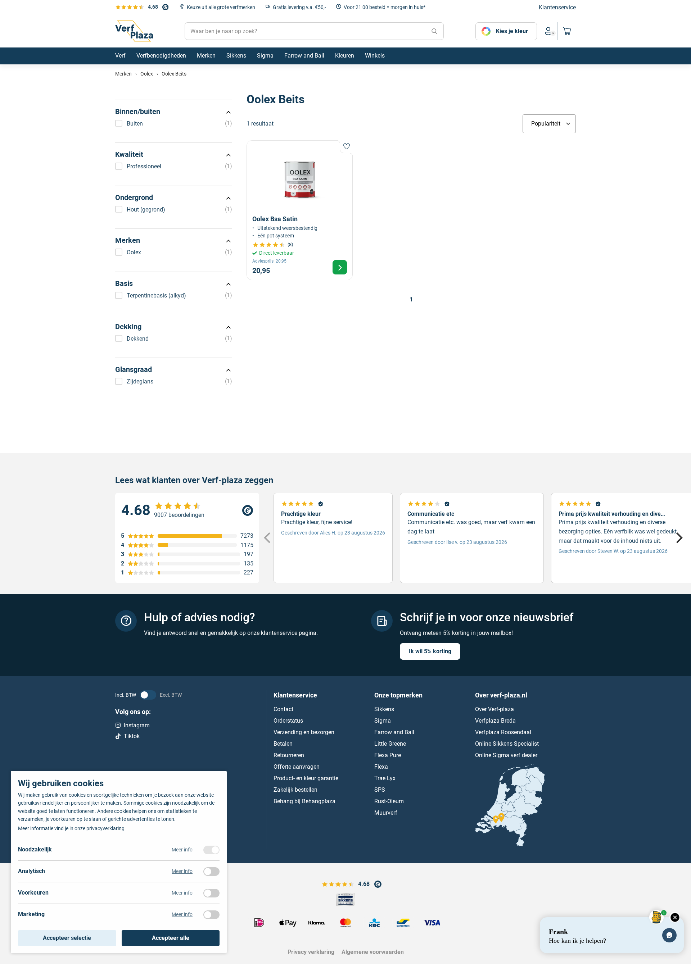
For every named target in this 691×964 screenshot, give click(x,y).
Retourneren (289, 754)
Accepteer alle (170, 938)
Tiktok (132, 736)
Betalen (283, 743)
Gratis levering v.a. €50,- (299, 7)
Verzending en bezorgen (304, 731)
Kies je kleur (512, 31)
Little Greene (390, 743)
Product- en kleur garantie (306, 777)
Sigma (382, 720)
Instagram (137, 725)
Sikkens (384, 708)
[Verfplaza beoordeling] (187, 510)
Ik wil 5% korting (430, 650)
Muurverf (385, 812)
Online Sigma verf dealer (506, 754)
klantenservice (279, 632)
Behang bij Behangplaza (304, 800)
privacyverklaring (105, 828)
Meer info (182, 849)
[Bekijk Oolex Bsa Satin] (299, 210)
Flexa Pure (387, 754)
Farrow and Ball (394, 731)
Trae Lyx (385, 777)
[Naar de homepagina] (134, 31)
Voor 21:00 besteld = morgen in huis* (384, 7)
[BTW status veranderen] (148, 694)
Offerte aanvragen (297, 766)
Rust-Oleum (389, 800)
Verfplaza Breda (495, 720)
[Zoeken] (434, 31)
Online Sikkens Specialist (507, 743)
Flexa (381, 766)
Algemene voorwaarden (373, 952)
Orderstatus (288, 720)
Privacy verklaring (311, 952)
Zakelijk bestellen (295, 789)
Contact (283, 708)
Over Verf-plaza (494, 708)
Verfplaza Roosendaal (503, 731)
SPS (379, 789)
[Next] (678, 537)
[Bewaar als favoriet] (346, 146)
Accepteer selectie (67, 938)
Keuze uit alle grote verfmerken (221, 7)
